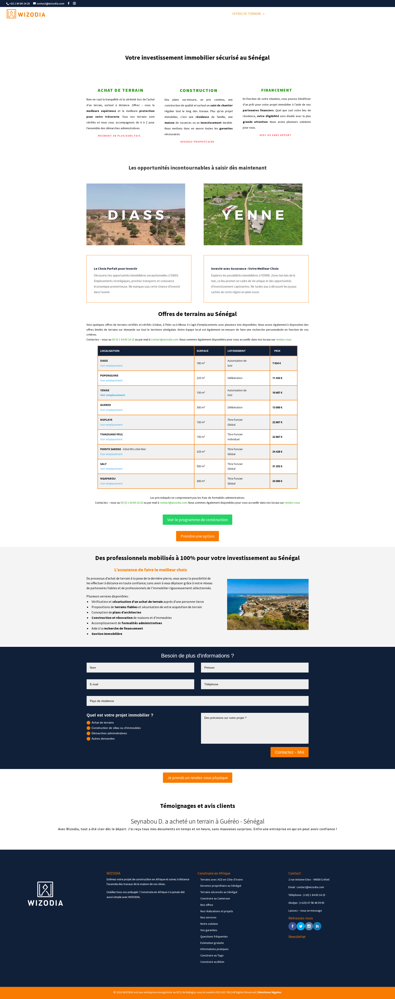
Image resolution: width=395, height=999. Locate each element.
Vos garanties (208, 930)
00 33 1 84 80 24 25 (123, 339)
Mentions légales (269, 992)
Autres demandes (103, 738)
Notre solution (209, 924)
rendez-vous (284, 339)
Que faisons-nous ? (331, 14)
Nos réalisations (298, 14)
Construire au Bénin (212, 962)
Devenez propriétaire (197, 141)
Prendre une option (197, 536)
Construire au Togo (212, 955)
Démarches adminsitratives (109, 733)
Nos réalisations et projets (216, 911)
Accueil (221, 14)
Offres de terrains (246, 14)
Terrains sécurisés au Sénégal (218, 892)
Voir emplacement (111, 365)
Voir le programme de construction (197, 519)
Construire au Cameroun (215, 898)
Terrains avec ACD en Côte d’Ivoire (221, 879)
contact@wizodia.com (164, 339)
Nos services (208, 917)
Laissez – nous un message (305, 910)
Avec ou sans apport (276, 135)
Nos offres (206, 905)
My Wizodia (380, 14)
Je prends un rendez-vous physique (197, 777)
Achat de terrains (103, 722)
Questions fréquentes (214, 936)
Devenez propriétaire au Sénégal (220, 885)
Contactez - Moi (289, 752)
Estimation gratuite (212, 943)
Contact (360, 14)
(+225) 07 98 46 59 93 (311, 903)
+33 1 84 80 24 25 (19, 3)
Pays (273, 14)
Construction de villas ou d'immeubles (116, 728)
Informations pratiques (214, 949)
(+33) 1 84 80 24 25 (314, 895)
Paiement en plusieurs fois (119, 135)
